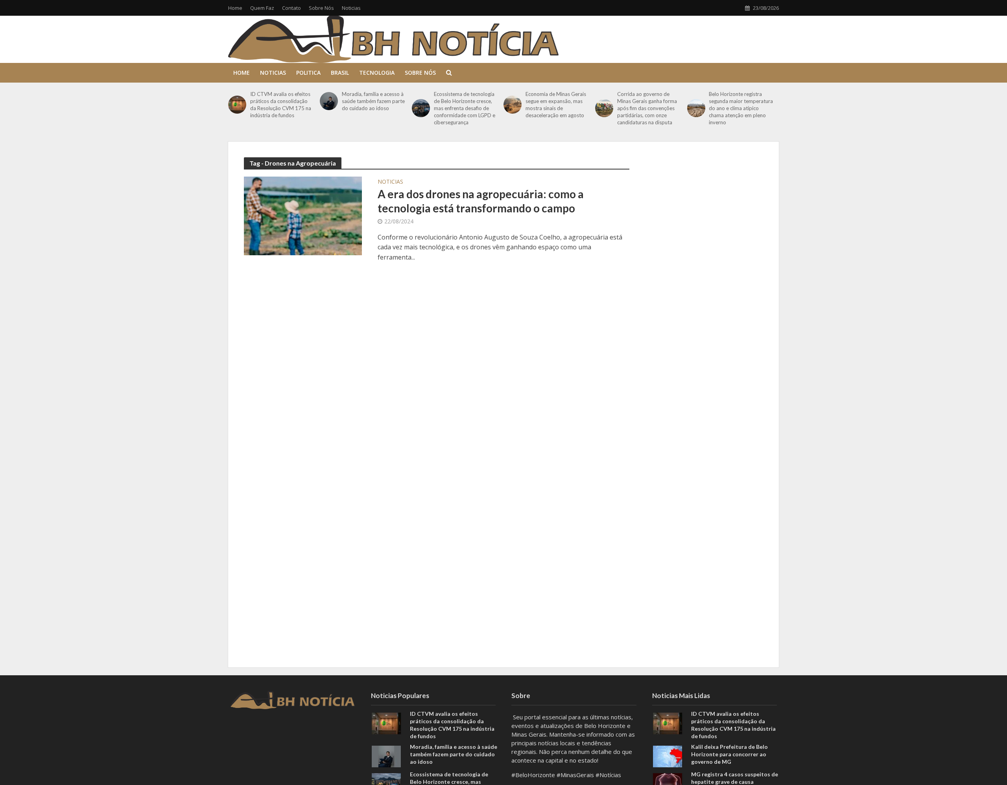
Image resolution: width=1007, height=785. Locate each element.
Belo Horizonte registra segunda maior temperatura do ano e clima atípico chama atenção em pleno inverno (741, 108)
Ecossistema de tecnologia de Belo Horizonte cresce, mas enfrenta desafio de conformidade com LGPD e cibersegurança (464, 108)
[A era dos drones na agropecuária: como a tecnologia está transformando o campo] (303, 215)
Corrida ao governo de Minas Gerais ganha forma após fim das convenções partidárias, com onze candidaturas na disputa (647, 108)
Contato (291, 7)
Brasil (340, 72)
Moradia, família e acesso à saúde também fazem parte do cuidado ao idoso (373, 101)
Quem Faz (262, 7)
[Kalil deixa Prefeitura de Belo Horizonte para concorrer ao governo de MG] (667, 755)
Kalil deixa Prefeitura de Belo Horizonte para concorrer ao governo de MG (729, 754)
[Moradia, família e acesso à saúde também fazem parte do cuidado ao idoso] (329, 101)
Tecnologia (377, 72)
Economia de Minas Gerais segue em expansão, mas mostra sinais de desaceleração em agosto (556, 104)
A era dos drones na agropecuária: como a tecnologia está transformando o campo (481, 201)
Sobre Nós (321, 7)
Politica (308, 72)
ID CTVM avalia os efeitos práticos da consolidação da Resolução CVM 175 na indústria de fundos (280, 104)
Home (235, 7)
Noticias (351, 7)
